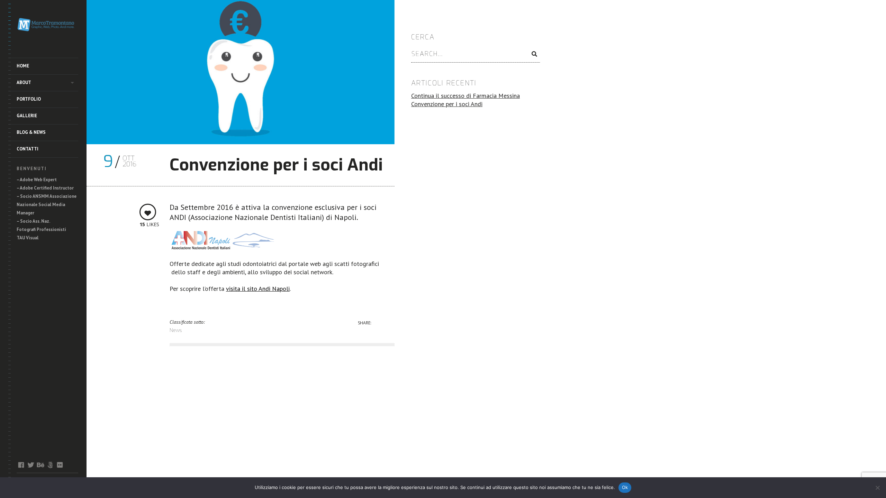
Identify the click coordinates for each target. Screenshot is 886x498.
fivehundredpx (50, 465)
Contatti (27, 149)
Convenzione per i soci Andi (446, 104)
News (176, 330)
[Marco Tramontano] (47, 26)
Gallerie (27, 116)
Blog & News (31, 132)
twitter (30, 465)
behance (40, 465)
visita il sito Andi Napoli (258, 289)
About (24, 82)
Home (23, 66)
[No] (877, 487)
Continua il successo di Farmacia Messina (465, 96)
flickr (59, 465)
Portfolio (29, 99)
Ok (625, 487)
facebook (21, 465)
